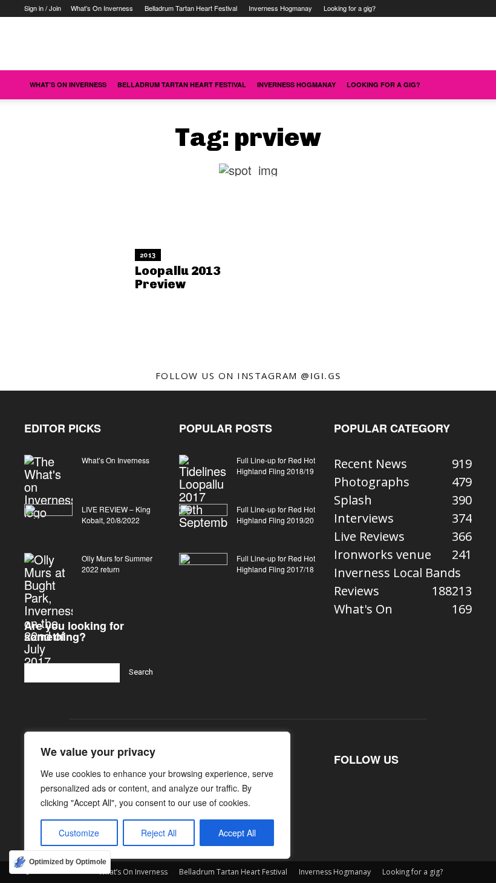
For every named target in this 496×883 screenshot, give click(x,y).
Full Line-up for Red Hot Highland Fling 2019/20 (276, 514)
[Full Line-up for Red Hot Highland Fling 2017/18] (203, 570)
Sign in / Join (42, 8)
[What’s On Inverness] (48, 486)
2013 (148, 255)
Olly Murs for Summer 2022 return (117, 563)
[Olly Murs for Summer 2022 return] (48, 610)
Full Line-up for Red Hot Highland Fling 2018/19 (276, 465)
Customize (79, 833)
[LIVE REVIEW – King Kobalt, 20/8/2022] (48, 521)
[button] (457, 84)
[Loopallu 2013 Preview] (67, 271)
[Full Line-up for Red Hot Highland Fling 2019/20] (203, 521)
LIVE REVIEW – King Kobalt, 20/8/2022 (116, 514)
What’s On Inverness (102, 8)
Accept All (237, 833)
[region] (157, 795)
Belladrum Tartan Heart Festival (191, 8)
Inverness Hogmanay (280, 8)
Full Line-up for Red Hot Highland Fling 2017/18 (276, 563)
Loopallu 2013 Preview (177, 277)
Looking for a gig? (350, 8)
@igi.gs (321, 375)
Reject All (159, 833)
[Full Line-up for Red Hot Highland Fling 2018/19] (203, 491)
